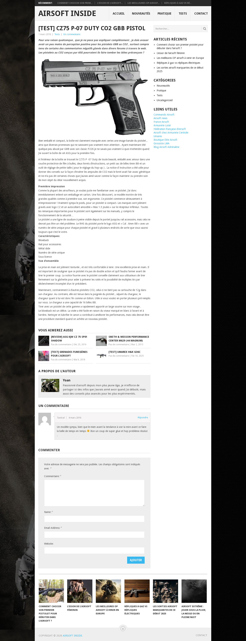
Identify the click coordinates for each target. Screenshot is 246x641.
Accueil (119, 13)
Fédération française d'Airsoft (170, 129)
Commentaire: (52, 476)
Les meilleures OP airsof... (143, 3)
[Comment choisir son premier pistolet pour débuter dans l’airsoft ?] (51, 591)
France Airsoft (161, 121)
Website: (48, 543)
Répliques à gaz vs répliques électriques (178, 62)
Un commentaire (71, 34)
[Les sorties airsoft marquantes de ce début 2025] (165, 591)
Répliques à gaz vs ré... (177, 3)
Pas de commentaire (61, 344)
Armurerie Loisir (162, 125)
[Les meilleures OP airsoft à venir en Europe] (108, 591)
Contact (201, 13)
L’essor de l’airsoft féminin (171, 53)
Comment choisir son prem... (74, 3)
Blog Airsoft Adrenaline (166, 147)
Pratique (164, 13)
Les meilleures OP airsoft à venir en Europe (180, 57)
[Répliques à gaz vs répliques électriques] (137, 591)
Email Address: (53, 527)
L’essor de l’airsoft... (110, 3)
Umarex (158, 136)
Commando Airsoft (164, 114)
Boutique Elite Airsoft (165, 139)
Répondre (143, 417)
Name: (48, 512)
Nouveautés (141, 13)
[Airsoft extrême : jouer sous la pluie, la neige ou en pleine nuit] (194, 591)
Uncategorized (165, 100)
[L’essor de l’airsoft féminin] (79, 591)
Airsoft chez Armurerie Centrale (171, 132)
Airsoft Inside (67, 13)
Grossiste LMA (161, 143)
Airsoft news (160, 118)
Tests (183, 13)
